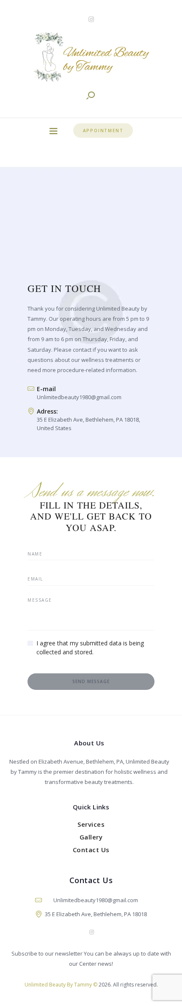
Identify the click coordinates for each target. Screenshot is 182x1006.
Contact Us (91, 849)
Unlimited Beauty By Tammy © (61, 984)
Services (91, 824)
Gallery (91, 837)
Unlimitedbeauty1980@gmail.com (79, 397)
